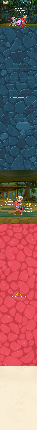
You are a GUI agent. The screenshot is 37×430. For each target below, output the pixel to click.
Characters (25, 2)
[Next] (35, 205)
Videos (29, 2)
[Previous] (2, 205)
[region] (18, 205)
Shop (31, 2)
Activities (34, 2)
